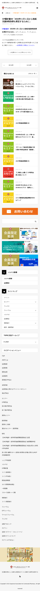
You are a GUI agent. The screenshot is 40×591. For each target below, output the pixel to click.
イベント (6, 297)
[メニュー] (37, 8)
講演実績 (4, 420)
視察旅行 (6, 323)
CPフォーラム (6, 510)
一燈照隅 (4, 488)
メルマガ (6, 314)
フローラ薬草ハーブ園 (9, 492)
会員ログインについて (9, 536)
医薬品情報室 (6, 480)
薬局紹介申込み (6, 380)
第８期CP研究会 (7, 406)
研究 (3, 433)
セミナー (6, 302)
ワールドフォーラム (8, 514)
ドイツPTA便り (6, 476)
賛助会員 (4, 372)
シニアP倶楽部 (6, 460)
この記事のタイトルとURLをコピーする (20, 52)
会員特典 (4, 368)
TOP (3, 356)
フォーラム (7, 310)
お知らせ (12, 23)
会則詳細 (4, 385)
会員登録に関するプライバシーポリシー (14, 389)
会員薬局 (4, 376)
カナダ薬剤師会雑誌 (8, 484)
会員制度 (4, 364)
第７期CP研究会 (7, 410)
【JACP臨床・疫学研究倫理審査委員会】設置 (16, 437)
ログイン (4, 528)
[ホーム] (2, 13)
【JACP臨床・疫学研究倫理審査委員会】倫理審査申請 (18, 441)
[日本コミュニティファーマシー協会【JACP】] (11, 7)
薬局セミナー (6, 415)
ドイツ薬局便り (6, 472)
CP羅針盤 (5, 468)
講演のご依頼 (6, 424)
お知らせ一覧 (31, 73)
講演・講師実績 (8, 327)
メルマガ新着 (8, 278)
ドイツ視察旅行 (6, 501)
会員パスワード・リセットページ (12, 532)
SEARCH (37, 2)
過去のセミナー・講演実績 (10, 428)
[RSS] (20, 576)
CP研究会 (5, 402)
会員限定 (6, 283)
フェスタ (6, 306)
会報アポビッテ (6, 524)
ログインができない (8, 540)
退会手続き (5, 393)
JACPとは (5, 360)
